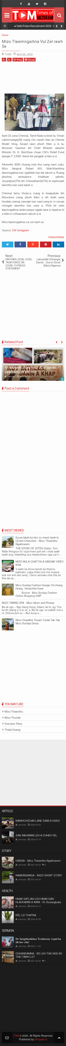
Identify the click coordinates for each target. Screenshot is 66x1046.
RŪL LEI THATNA (26, 915)
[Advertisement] (33, 79)
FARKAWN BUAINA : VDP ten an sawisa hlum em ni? (30, 369)
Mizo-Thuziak (13, 717)
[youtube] (29, 4)
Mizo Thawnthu (14, 711)
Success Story (13, 723)
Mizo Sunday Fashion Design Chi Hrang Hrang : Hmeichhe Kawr (39, 587)
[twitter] (37, 4)
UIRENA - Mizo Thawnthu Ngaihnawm (38, 860)
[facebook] (21, 4)
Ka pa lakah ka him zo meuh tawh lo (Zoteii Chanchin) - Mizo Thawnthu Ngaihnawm (37, 541)
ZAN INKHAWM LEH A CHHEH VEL (36, 835)
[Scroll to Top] (59, 1037)
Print (19, 59)
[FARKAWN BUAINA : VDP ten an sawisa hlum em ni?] (33, 364)
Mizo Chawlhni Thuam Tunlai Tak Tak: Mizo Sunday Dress (38, 621)
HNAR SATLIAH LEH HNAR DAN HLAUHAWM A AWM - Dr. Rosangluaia (38, 900)
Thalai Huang (12, 729)
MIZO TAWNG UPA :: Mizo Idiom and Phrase (28, 603)
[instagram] (45, 4)
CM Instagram (20, 230)
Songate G (41, 1039)
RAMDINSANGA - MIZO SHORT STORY (39, 875)
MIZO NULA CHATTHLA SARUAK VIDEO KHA (39, 563)
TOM (16, 1035)
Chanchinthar (56, 237)
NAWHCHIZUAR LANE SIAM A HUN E (38, 820)
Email (31, 59)
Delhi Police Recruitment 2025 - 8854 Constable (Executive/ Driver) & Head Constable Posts (37, 27)
